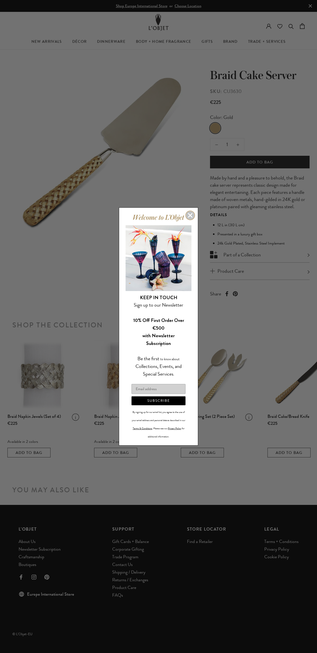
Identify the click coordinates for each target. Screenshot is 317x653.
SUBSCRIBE (158, 400)
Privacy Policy (174, 428)
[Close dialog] (190, 215)
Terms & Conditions (142, 428)
